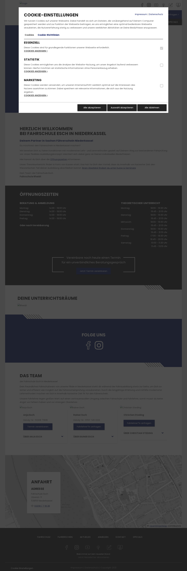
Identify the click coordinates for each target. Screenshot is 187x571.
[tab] (29, 35)
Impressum (141, 14)
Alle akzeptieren (92, 107)
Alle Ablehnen (152, 107)
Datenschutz (156, 14)
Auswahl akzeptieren (122, 107)
